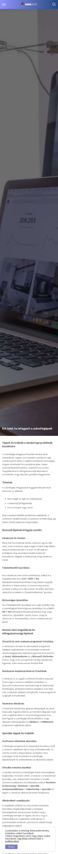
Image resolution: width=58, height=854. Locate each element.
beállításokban (12, 841)
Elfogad (11, 846)
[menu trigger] (5, 4)
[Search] (54, 4)
